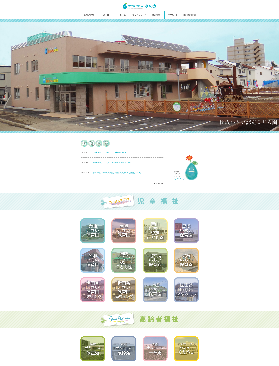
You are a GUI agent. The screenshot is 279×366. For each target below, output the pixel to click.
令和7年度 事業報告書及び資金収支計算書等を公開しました (117, 173)
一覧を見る (159, 183)
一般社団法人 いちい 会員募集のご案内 (109, 152)
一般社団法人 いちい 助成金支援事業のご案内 (112, 162)
